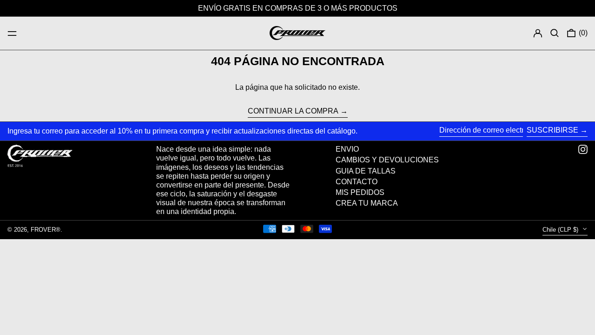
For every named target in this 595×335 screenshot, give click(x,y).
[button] (554, 33)
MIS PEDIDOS (360, 192)
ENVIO (347, 149)
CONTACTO (356, 182)
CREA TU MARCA (367, 203)
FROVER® (45, 229)
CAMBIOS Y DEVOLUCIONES (387, 160)
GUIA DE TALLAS (366, 171)
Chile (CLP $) (561, 229)
